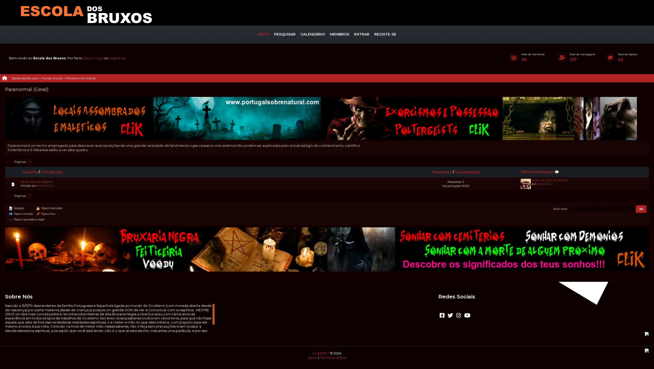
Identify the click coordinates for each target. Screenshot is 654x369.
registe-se (117, 58)
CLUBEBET (320, 353)
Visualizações (467, 172)
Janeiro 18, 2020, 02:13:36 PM (550, 180)
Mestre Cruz (45, 185)
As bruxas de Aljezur (37, 182)
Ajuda (313, 358)
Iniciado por (52, 172)
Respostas (442, 172)
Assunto (30, 172)
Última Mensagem (537, 172)
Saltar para (560, 208)
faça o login (93, 58)
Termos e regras (333, 358)
